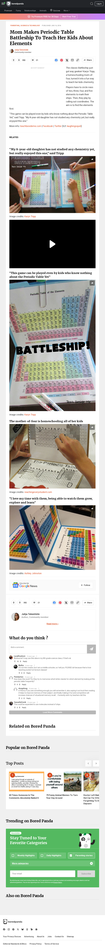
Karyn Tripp (30, 216)
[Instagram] (9, 929)
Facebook (48, 126)
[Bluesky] (23, 929)
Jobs (49, 937)
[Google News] (36, 929)
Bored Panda (12, 921)
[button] (88, 763)
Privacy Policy (35, 944)
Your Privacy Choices (12, 937)
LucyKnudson (19, 656)
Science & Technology (30, 25)
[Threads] (27, 929)
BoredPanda (15, 3)
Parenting (14, 25)
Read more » (52, 624)
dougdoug (22, 688)
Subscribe (86, 874)
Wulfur (21, 665)
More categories (20, 863)
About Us (40, 937)
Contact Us (59, 937)
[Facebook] (4, 929)
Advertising (29, 937)
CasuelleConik (20, 702)
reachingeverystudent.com (38, 492)
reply (25, 661)
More (66, 11)
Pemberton (18, 677)
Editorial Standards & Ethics (15, 944)
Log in (99, 4)
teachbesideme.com (30, 126)
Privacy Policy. (57, 882)
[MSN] (32, 929)
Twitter (58, 126)
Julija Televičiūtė (21, 50)
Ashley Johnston (33, 573)
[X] (18, 929)
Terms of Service (52, 944)
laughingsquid (74, 126)
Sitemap (70, 937)
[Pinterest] (13, 929)
